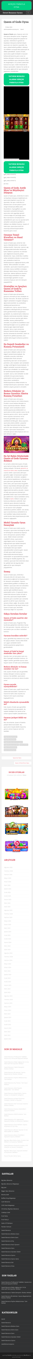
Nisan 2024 (7, 967)
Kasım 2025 (7, 899)
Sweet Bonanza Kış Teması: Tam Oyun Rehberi (16, 1083)
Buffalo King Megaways (8, 1198)
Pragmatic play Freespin (10, 736)
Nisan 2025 (7, 924)
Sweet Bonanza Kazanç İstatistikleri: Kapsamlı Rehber (15, 1109)
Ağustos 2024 (8, 953)
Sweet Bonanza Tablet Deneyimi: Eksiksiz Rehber (14, 1068)
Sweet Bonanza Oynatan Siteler (11, 1252)
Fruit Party (4, 1216)
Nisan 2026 (7, 882)
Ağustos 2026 (8, 867)
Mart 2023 (7, 1014)
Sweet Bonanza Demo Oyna (9, 1237)
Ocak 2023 (7, 1021)
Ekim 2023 (7, 989)
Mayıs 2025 (7, 921)
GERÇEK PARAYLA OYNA (16, 5)
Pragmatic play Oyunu (10, 739)
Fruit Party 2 (5, 1219)
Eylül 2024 (7, 949)
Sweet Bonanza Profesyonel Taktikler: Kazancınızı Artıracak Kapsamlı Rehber (16, 1057)
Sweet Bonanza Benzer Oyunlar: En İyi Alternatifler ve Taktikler (16, 1130)
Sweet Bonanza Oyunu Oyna (10, 1259)
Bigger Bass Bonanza (7, 1191)
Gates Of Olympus (7, 1223)
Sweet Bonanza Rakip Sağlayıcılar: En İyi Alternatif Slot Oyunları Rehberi (16, 1062)
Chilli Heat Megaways (7, 1205)
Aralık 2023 (7, 982)
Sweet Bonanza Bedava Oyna (10, 1234)
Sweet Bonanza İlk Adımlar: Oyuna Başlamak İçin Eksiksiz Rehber (14, 1073)
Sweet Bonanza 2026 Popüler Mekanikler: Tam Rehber (13, 1089)
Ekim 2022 (7, 1032)
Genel (22, 29)
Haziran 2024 (8, 960)
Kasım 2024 (7, 942)
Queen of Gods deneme (10, 747)
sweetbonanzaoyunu (7, 1344)
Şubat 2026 (7, 889)
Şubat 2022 (7, 1039)
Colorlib (9, 1355)
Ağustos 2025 (8, 910)
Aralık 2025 (7, 896)
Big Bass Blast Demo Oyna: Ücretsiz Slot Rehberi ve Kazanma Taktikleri (16, 1141)
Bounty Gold (5, 1194)
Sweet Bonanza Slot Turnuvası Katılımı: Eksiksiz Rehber (16, 1104)
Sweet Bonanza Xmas (7, 1266)
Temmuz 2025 (8, 914)
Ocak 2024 (7, 978)
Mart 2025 (7, 928)
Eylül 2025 (7, 907)
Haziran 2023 (8, 1003)
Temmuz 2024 (8, 957)
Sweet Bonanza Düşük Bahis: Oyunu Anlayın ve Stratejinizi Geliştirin (15, 1094)
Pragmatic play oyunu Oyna (11, 744)
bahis (12, 499)
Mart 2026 (7, 885)
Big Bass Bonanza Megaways (10, 1184)
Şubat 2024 (7, 974)
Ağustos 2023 (8, 996)
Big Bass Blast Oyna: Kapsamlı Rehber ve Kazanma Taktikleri (16, 1151)
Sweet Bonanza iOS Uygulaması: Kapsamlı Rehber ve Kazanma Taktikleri (16, 1120)
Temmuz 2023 (8, 999)
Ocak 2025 (7, 935)
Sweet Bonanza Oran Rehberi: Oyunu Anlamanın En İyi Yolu (15, 1125)
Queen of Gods (24, 744)
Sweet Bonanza (6, 1230)
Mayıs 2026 (7, 878)
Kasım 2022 (7, 1028)
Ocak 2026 (7, 892)
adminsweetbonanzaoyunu (11, 29)
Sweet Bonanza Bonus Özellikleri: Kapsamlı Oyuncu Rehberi (14, 1136)
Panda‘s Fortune (6, 1227)
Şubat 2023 (7, 1017)
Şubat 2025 (7, 932)
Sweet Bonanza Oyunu (13, 12)
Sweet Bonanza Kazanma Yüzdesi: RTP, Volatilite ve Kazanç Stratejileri (16, 1146)
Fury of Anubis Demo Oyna (12, 1156)
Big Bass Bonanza (6, 1180)
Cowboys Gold (5, 1212)
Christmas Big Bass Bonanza (10, 1209)
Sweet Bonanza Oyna (7, 1248)
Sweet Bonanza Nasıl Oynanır (10, 1244)
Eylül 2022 (7, 1035)
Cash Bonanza (5, 1202)
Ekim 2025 (7, 903)
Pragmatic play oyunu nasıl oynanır (13, 742)
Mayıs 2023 (7, 1007)
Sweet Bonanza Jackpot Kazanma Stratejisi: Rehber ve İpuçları (14, 1099)
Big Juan (3, 1187)
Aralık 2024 (7, 939)
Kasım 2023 (7, 985)
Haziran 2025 (8, 917)
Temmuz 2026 (8, 871)
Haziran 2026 (8, 874)
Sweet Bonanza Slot (7, 1262)
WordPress (26, 1355)
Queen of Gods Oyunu (10, 750)
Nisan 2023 (7, 1010)
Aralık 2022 (7, 1024)
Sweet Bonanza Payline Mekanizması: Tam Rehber (15, 1078)
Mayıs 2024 (7, 964)
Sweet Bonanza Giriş (7, 1241)
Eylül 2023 (7, 992)
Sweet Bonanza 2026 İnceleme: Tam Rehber (15, 1115)
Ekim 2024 (7, 946)
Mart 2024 (7, 971)
